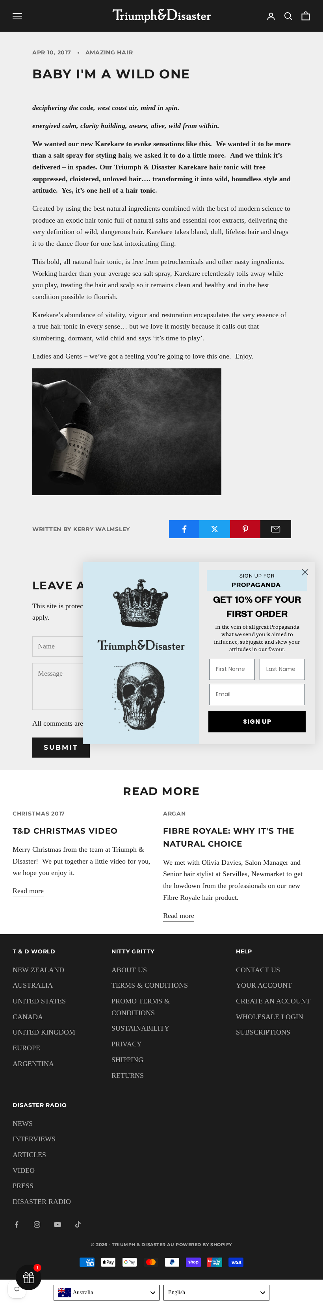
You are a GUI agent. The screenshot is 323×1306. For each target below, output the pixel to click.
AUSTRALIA (33, 985)
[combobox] (107, 1292)
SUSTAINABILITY (140, 1028)
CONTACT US (258, 970)
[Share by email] (276, 529)
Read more (28, 891)
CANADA (28, 1017)
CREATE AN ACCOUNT (273, 1001)
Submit (61, 747)
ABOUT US (129, 970)
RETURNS (127, 1075)
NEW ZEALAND (38, 970)
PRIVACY (126, 1044)
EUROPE (26, 1048)
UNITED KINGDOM (44, 1032)
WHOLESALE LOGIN (269, 1017)
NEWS (23, 1124)
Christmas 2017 (39, 813)
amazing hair (109, 52)
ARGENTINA (33, 1064)
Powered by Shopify (204, 1244)
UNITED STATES (39, 1001)
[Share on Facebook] (184, 529)
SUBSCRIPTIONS (263, 1032)
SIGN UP (257, 721)
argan (174, 813)
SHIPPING (127, 1060)
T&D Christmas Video (65, 831)
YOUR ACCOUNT (264, 985)
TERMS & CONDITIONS (149, 985)
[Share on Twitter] (215, 529)
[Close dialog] (305, 572)
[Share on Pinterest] (245, 529)
